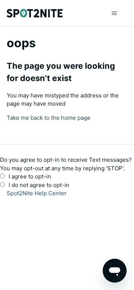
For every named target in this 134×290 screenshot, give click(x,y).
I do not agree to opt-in (39, 184)
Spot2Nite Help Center (37, 193)
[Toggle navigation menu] (114, 13)
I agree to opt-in (30, 176)
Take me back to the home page (48, 117)
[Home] (35, 13)
